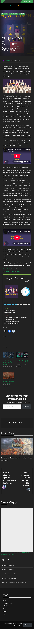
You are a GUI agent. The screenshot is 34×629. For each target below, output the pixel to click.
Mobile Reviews (13, 13)
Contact (5, 611)
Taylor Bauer (8, 60)
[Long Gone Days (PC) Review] (22, 355)
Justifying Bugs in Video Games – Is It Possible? (8, 362)
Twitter (12, 271)
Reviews (22, 13)
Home (4, 614)
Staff (5, 606)
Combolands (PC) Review (8, 565)
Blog (4, 608)
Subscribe (26, 407)
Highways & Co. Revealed (8, 569)
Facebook (6, 271)
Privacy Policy (8, 603)
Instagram (19, 271)
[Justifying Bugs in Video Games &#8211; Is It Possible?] (8, 355)
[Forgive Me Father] (11, 291)
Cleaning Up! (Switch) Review (9, 578)
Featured (4, 13)
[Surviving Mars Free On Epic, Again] (8, 375)
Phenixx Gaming (7, 269)
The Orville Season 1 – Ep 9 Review (10, 574)
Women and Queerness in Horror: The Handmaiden (14, 582)
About (4, 600)
